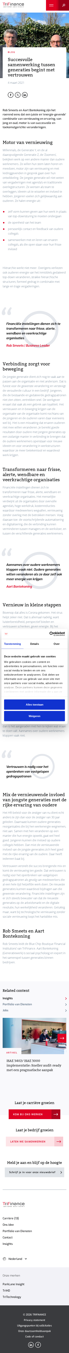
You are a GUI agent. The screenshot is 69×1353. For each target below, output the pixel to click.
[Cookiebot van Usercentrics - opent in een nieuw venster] (49, 634)
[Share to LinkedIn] (25, 95)
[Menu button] (51, 5)
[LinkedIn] (31, 1345)
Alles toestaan (34, 704)
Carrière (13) (11, 1218)
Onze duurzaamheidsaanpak (34, 1331)
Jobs (5, 1010)
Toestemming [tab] (12, 643)
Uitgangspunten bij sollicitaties (34, 1325)
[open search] (63, 5)
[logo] (13, 5)
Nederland (15, 1259)
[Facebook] (38, 1345)
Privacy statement (34, 1320)
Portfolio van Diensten (17, 1004)
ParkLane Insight (13, 1284)
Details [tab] (34, 643)
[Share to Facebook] (10, 95)
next (62, 1038)
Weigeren (34, 716)
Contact (8, 1237)
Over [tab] (57, 643)
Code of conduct (34, 1336)
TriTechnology (12, 1297)
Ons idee (8, 1225)
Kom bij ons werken (28, 1114)
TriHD (6, 1290)
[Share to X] (18, 95)
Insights (8, 998)
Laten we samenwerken (27, 1141)
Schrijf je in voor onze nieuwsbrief (32, 1172)
